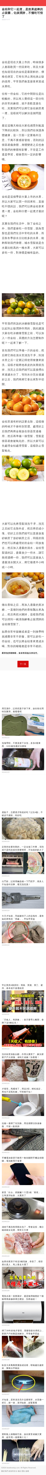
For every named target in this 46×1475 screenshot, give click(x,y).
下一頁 (23, 664)
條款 (19, 1471)
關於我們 (4, 1471)
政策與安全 (13, 1471)
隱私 (23, 1471)
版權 (27, 1471)
